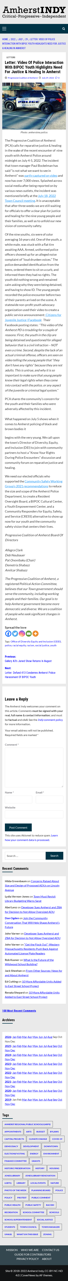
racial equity (19, 645)
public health (12, 1205)
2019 (8, 1099)
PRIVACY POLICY (28, 1258)
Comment (12, 744)
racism (30, 645)
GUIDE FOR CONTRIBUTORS (32, 1254)
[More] (35, 634)
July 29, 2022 (48, 77)
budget (40, 1131)
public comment (41, 1197)
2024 (8, 1054)
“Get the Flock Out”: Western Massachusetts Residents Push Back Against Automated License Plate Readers (32, 949)
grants (36, 1161)
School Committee (33, 1212)
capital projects (14, 1139)
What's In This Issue (27, 1234)
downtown (51, 1146)
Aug (49, 1036)
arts (28, 1131)
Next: (30, 673)
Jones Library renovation (40, 1175)
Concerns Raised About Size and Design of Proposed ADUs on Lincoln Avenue (32, 885)
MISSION (12, 1249)
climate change (38, 1139)
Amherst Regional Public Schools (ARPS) (28, 1124)
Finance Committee (16, 1161)
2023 (8, 1063)
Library (21, 1183)
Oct (60, 1046)
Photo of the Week (15, 1190)
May (35, 1036)
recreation (11, 1212)
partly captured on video (40, 175)
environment (51, 1153)
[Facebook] (8, 634)
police (8, 645)
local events (38, 1183)
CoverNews (28, 1275)
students (10, 1227)
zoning (47, 1234)
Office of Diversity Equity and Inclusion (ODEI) (36, 641)
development (31, 1146)
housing (54, 1168)
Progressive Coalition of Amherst (23, 77)
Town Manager (51, 1227)
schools (54, 1212)
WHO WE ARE (30, 1249)
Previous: (28, 659)
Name (9, 792)
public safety (33, 1205)
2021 (8, 1081)
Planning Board (40, 1190)
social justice (42, 645)
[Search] (64, 29)
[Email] (29, 634)
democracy (11, 1146)
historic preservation (17, 1168)
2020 (8, 1090)
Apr (30, 1036)
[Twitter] (15, 634)
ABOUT (47, 1258)
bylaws (54, 1131)
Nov (7, 1050)
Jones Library (12, 1175)
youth (53, 645)
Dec (12, 1050)
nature (55, 1183)
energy (34, 1153)
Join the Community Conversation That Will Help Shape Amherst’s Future (32, 922)
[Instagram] (22, 634)
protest (22, 1197)
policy (8, 1197)
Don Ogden (12, 918)
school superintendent (18, 1219)
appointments (13, 1131)
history (39, 1168)
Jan (14, 1036)
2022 (8, 1072)
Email (40, 792)
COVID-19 (57, 1139)
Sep (55, 1046)
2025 (8, 1046)
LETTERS (10, 57)
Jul (45, 1036)
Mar (24, 1036)
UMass (8, 1234)
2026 (8, 1036)
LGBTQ (8, 1183)
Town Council (28, 1227)
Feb (19, 1036)
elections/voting (15, 1153)
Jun (41, 1036)
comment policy (50, 719)
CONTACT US (50, 1249)
